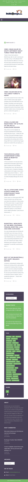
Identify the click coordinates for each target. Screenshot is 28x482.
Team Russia (9, 376)
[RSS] (14, 4)
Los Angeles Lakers (10, 349)
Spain (18, 344)
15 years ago (8, 249)
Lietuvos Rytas (9, 363)
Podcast (8, 2)
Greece (18, 361)
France (14, 372)
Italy (7, 357)
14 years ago (8, 181)
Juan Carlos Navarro (10, 365)
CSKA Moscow (14, 338)
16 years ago (8, 281)
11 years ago (8, 69)
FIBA (14, 340)
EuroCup (8, 378)
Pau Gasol (17, 355)
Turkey (18, 357)
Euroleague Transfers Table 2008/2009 (13, 439)
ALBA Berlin (15, 376)
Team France (14, 359)
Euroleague (9, 359)
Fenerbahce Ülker (17, 363)
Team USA (9, 380)
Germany (18, 351)
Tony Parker (9, 372)
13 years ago (8, 145)
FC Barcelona (9, 340)
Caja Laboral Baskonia (11, 361)
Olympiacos (9, 342)
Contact (20, 2)
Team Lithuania (12, 357)
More (16, 2)
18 (14, 181)
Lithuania (17, 349)
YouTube (8, 338)
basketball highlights (17, 374)
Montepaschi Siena (10, 353)
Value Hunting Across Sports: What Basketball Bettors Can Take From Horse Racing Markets (14, 316)
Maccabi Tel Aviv (10, 347)
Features (12, 2)
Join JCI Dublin (18, 480)
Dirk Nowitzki (9, 374)
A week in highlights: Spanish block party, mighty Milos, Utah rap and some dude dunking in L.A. (13, 448)
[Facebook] (12, 4)
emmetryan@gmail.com (14, 472)
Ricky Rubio (17, 347)
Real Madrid (18, 336)
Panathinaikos (15, 342)
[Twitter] (16, 4)
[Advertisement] (14, 30)
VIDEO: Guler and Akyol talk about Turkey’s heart (13, 93)
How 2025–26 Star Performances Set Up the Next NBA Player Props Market (14, 323)
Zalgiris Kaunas (9, 344)
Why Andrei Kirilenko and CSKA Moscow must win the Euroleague (13, 432)
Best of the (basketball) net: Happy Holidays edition (13, 259)
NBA (13, 336)
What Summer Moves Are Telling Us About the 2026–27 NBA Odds (13, 309)
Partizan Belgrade (10, 355)
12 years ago (8, 113)
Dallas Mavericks (14, 378)
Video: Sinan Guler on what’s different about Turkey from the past (13, 50)
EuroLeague (9, 336)
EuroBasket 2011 (15, 380)
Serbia (16, 367)
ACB (15, 344)
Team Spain (9, 351)
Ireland (14, 351)
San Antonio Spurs (10, 367)
